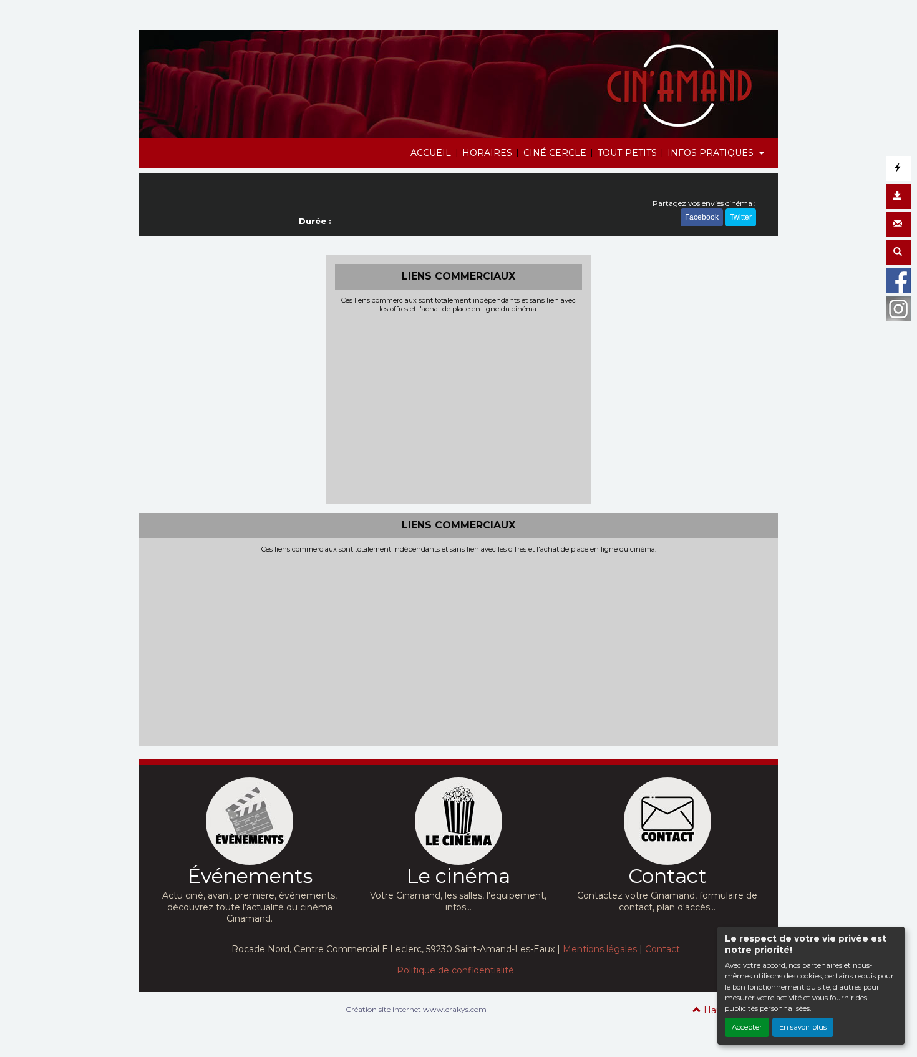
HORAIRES (487, 152)
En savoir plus (803, 1027)
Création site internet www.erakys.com (416, 1009)
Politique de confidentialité (455, 970)
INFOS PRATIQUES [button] (711, 152)
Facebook (702, 217)
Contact (662, 949)
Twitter (741, 217)
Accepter (747, 1027)
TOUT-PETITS (627, 152)
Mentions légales (600, 949)
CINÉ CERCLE (554, 152)
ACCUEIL (430, 152)
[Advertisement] (459, 406)
